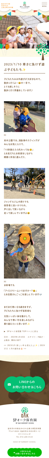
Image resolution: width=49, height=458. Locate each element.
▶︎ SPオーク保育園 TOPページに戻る (21, 331)
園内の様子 (16, 340)
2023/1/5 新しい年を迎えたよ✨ (21, 345)
